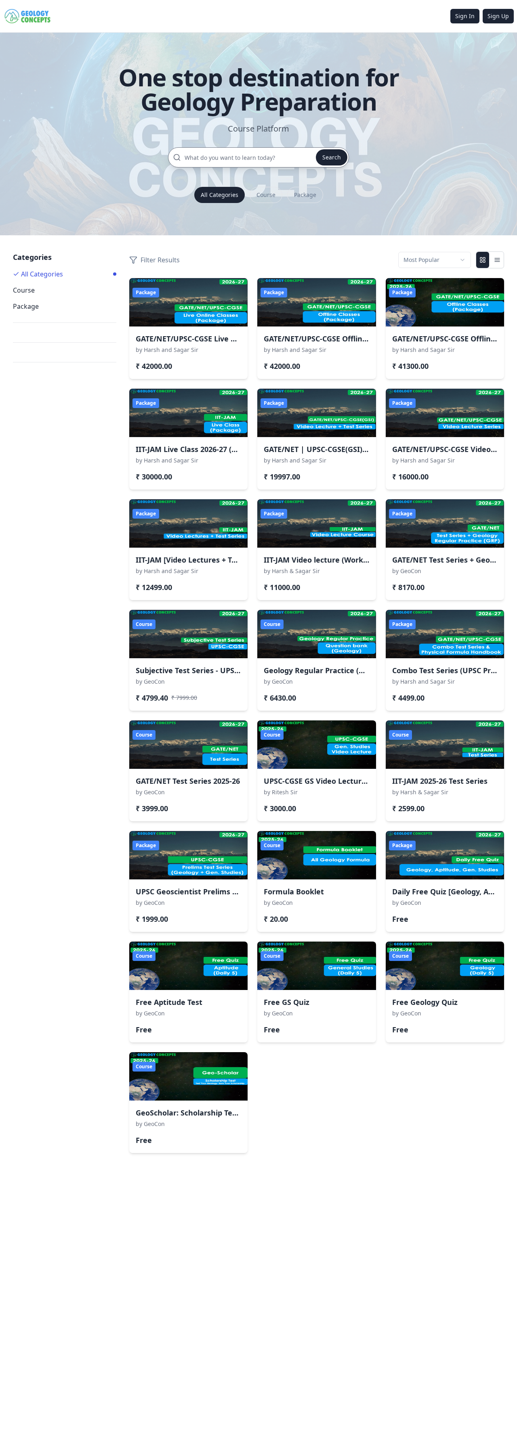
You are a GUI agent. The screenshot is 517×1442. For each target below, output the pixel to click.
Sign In (465, 16)
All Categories (219, 195)
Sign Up (498, 16)
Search (331, 157)
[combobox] (434, 260)
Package (305, 195)
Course (265, 195)
